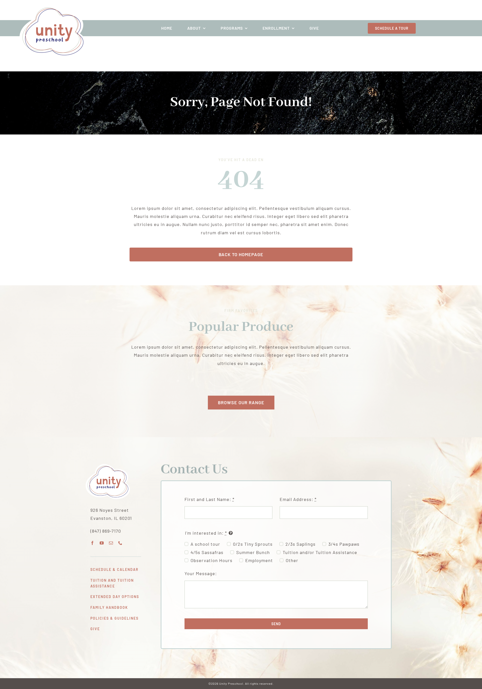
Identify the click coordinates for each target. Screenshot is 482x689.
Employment (259, 560)
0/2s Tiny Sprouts (253, 544)
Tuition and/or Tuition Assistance (320, 552)
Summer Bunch (253, 552)
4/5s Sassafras (207, 552)
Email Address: (298, 499)
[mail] (111, 543)
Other (292, 560)
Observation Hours (211, 560)
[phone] (120, 543)
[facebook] (92, 543)
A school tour (205, 544)
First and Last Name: (209, 499)
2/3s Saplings (300, 544)
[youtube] (102, 543)
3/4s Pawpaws (343, 544)
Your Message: (201, 573)
